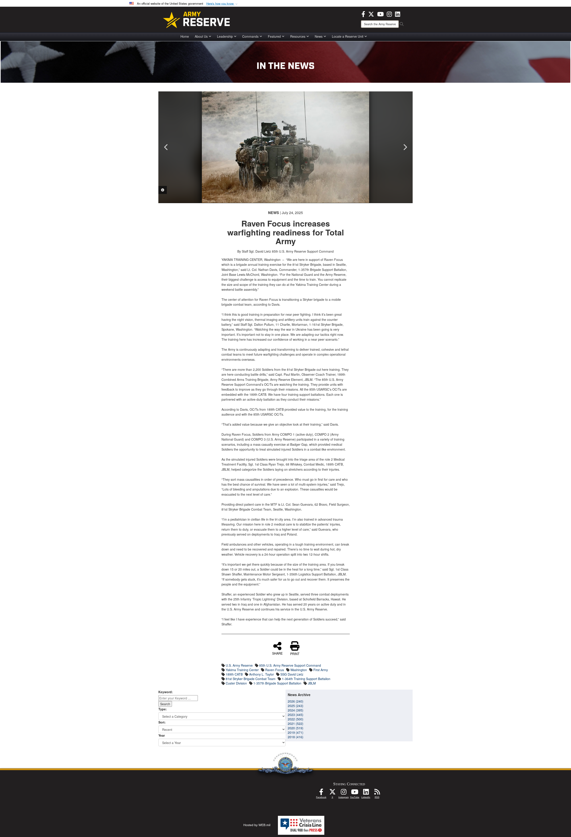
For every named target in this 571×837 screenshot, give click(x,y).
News (319, 36)
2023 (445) (295, 714)
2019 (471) (295, 732)
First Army (320, 670)
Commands (250, 36)
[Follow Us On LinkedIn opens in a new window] (365, 793)
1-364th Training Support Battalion (306, 678)
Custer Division (236, 683)
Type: (162, 709)
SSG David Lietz (291, 674)
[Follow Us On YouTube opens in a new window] (354, 793)
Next (404, 147)
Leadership (225, 36)
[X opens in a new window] (371, 13)
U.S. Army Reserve (239, 665)
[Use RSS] (377, 793)
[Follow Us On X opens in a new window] (332, 793)
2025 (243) (295, 705)
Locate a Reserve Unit (347, 36)
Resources (297, 36)
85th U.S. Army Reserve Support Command (290, 665)
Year (161, 735)
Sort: (162, 722)
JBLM (312, 683)
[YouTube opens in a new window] (380, 13)
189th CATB (234, 674)
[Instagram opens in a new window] (389, 13)
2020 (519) (295, 728)
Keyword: (165, 692)
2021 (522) (295, 723)
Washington (298, 670)
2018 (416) (295, 737)
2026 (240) (295, 701)
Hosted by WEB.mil (256, 825)
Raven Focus (274, 670)
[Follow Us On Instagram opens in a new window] (343, 793)
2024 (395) (295, 710)
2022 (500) (295, 719)
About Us (201, 36)
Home (184, 36)
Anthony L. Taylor (261, 674)
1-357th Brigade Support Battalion (277, 683)
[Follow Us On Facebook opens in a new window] (321, 793)
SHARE (277, 653)
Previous (166, 147)
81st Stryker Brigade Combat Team (250, 678)
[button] (222, 3)
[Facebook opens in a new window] (363, 13)
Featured (274, 36)
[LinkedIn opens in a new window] (397, 13)
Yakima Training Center (242, 670)
